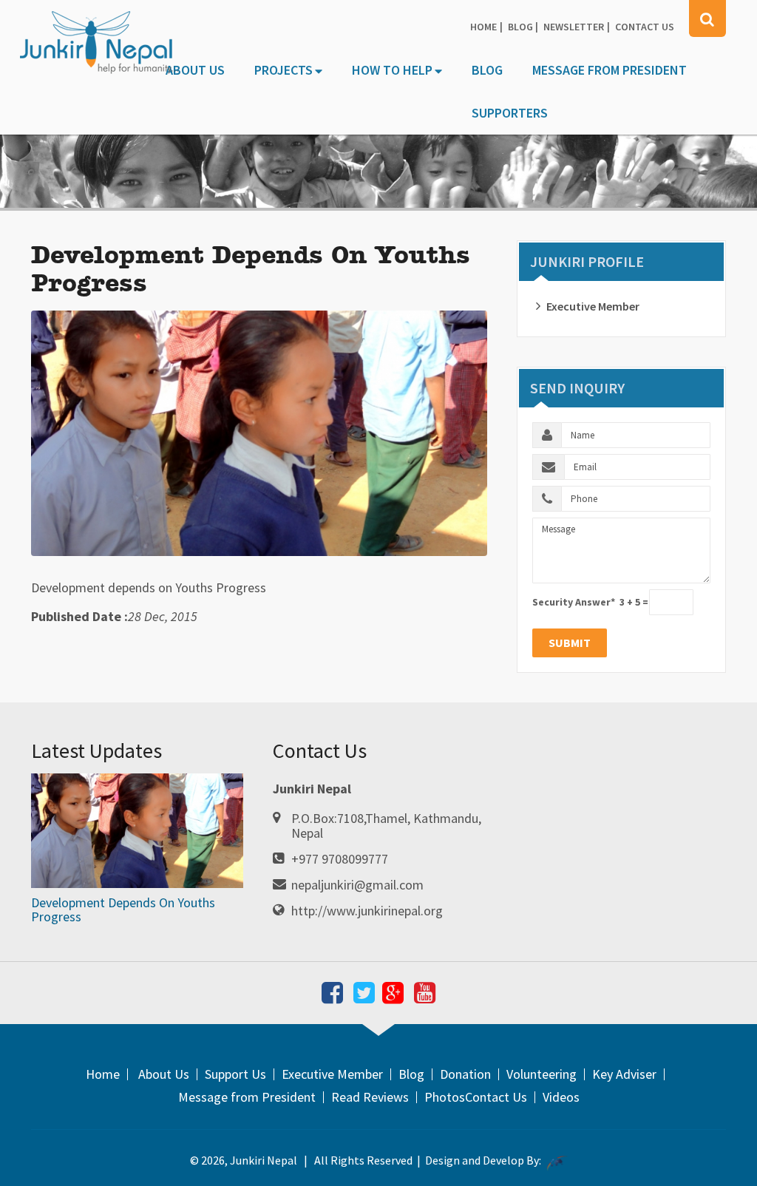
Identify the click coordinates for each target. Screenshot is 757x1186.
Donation (465, 1074)
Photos (444, 1097)
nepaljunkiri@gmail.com (357, 884)
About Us (195, 69)
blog (520, 26)
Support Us (235, 1074)
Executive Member (592, 306)
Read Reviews (370, 1097)
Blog (487, 69)
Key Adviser (624, 1074)
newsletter (573, 26)
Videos (561, 1097)
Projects (283, 69)
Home (483, 26)
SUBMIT (570, 642)
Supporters (510, 112)
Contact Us (496, 1097)
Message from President (609, 69)
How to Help (392, 69)
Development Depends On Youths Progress (123, 910)
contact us (644, 26)
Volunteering (541, 1074)
